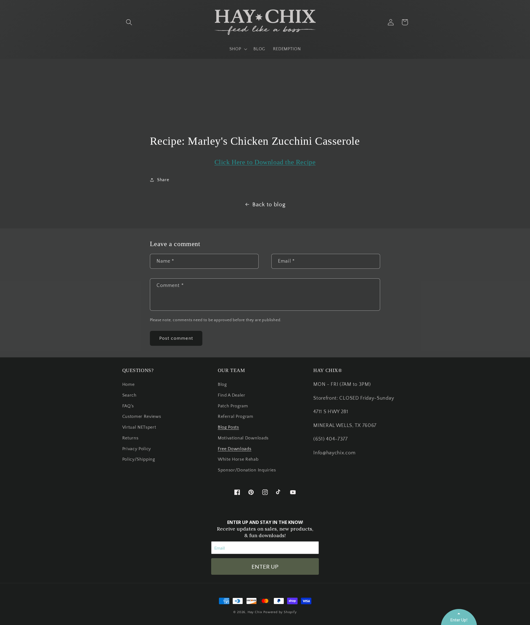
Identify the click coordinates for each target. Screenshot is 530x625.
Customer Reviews (141, 416)
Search (129, 395)
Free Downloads (234, 448)
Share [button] (163, 179)
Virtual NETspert (139, 427)
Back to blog (268, 204)
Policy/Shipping (138, 459)
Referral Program (235, 416)
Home (128, 384)
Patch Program (233, 406)
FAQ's (128, 406)
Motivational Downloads (243, 438)
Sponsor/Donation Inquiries (247, 470)
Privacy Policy (136, 448)
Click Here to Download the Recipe (265, 162)
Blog (222, 384)
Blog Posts (228, 427)
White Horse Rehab (238, 459)
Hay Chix (255, 612)
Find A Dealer (231, 395)
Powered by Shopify (280, 612)
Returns (130, 438)
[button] (129, 22)
